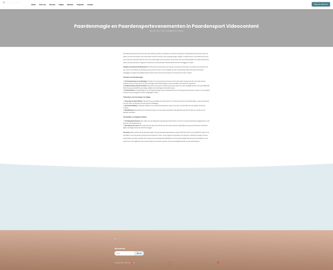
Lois (154, 31)
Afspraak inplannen (321, 4)
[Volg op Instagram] (218, 262)
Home (33, 5)
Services (52, 5)
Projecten (80, 5)
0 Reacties (180, 31)
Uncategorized (171, 31)
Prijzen (61, 5)
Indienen (205, 210)
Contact (90, 5)
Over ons (42, 5)
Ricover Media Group (141, 262)
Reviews (70, 5)
